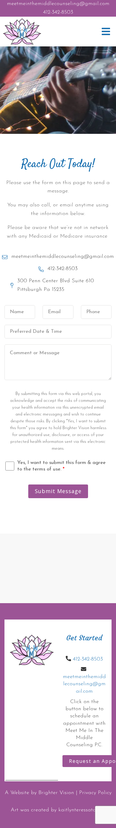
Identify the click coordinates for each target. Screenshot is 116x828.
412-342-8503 (58, 12)
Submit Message (58, 491)
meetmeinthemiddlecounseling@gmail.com (58, 4)
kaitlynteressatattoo (82, 810)
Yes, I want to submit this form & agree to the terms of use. (61, 466)
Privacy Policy (95, 793)
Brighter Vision (56, 793)
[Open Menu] (106, 31)
